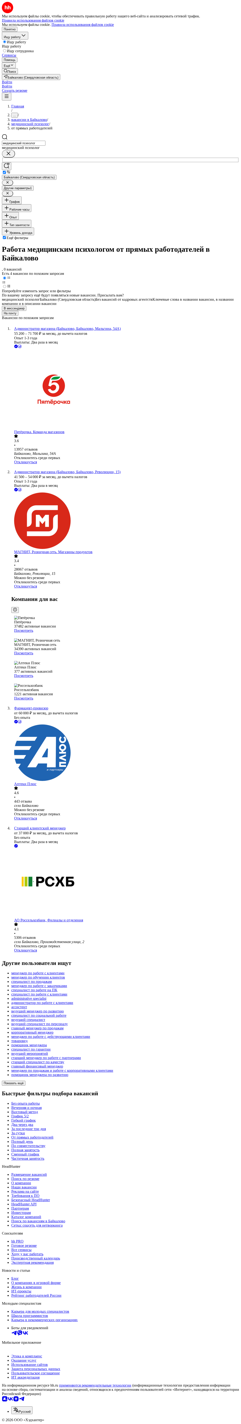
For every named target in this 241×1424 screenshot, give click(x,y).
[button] (7, 82)
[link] (10, 71)
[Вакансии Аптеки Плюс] (125, 753)
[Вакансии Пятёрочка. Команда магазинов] (125, 389)
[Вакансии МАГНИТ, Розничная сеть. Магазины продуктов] (125, 521)
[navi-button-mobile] (6, 96)
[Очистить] (8, 154)
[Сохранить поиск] (6, 166)
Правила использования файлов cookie (83, 25)
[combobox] (23, 143)
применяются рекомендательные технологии (95, 1385)
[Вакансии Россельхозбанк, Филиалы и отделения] (125, 883)
